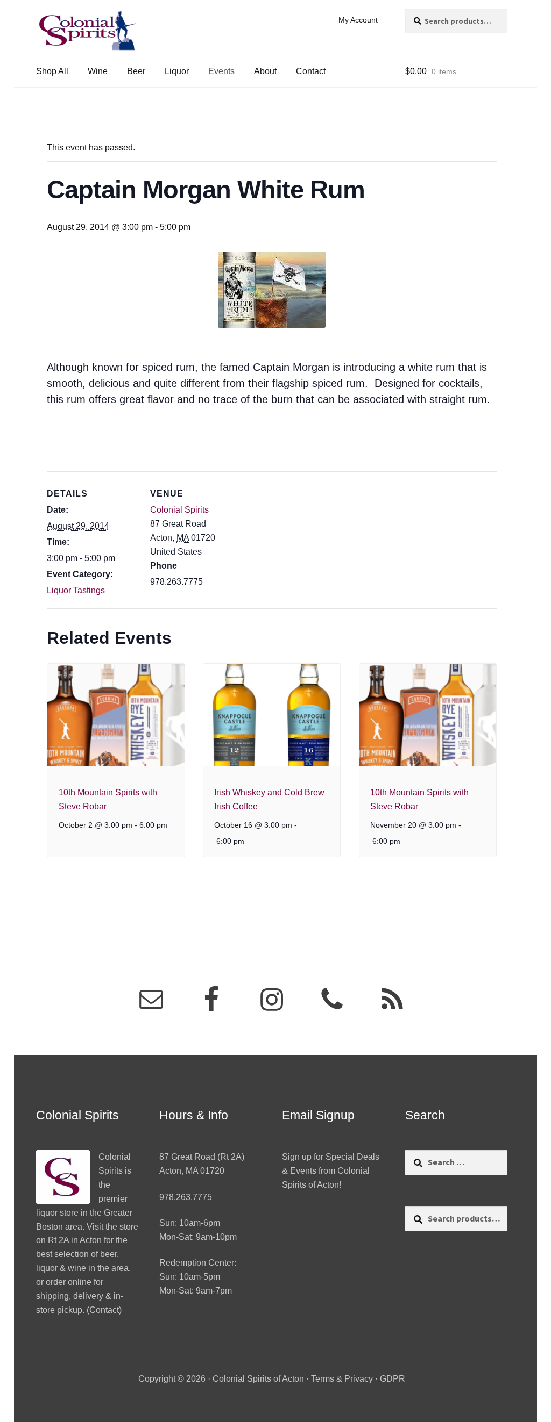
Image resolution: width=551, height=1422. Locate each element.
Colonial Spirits (179, 509)
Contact (311, 71)
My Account (358, 20)
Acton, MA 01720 (191, 1170)
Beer (136, 71)
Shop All (52, 71)
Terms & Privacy (342, 1378)
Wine (98, 71)
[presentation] (115, 715)
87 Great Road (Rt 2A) (201, 1156)
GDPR (392, 1378)
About (265, 71)
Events (221, 71)
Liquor (177, 71)
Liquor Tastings (76, 590)
